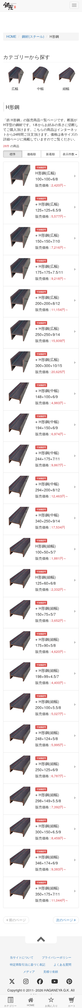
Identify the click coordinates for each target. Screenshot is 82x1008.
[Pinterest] (69, 981)
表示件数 (69, 154)
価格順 (31, 154)
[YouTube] (55, 981)
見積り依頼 (50, 971)
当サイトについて (21, 957)
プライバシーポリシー (56, 957)
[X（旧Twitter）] (12, 981)
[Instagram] (26, 981)
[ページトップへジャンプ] (41, 938)
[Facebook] (40, 981)
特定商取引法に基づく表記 (27, 964)
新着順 (50, 154)
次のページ (65, 919)
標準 (13, 154)
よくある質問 (62, 964)
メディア (29, 971)
